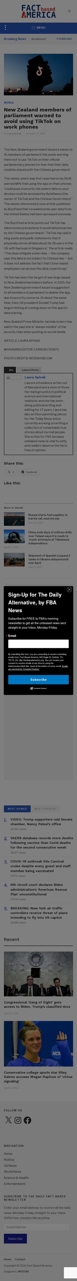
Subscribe (38, 679)
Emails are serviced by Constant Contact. (38, 667)
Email (12, 635)
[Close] (69, 589)
